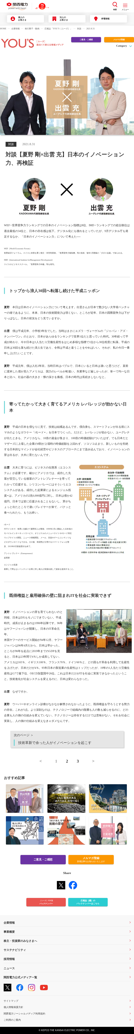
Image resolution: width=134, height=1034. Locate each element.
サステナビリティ (15, 949)
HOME (3, 28)
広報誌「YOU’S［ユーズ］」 (58, 28)
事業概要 (9, 931)
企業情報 (15, 28)
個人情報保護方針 (13, 1007)
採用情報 (9, 958)
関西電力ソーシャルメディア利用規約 (24, 1013)
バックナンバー (46, 902)
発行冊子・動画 (32, 28)
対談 (79, 28)
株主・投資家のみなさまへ (20, 940)
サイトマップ (11, 1000)
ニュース (9, 968)
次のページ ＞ (52, 739)
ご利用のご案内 (12, 1019)
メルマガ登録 (119, 39)
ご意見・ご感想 (86, 39)
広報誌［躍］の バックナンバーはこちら (87, 902)
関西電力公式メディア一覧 (20, 977)
